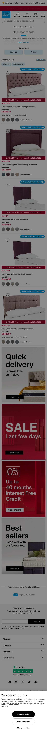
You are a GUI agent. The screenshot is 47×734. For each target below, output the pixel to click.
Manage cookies (23, 728)
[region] (23, 712)
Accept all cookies (23, 714)
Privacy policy (14, 704)
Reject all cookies (23, 721)
